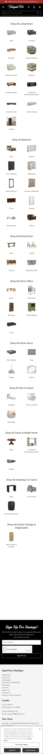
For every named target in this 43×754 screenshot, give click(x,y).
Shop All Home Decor (21, 343)
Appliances (6, 675)
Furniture (6, 677)
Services (5, 688)
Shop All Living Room (21, 23)
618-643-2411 (13, 711)
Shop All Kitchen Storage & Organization (21, 526)
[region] (21, 740)
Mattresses (6, 680)
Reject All (12, 750)
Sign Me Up (21, 656)
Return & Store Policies (11, 695)
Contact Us (6, 693)
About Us (6, 690)
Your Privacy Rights (21, 744)
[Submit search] (38, 13)
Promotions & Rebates (11, 682)
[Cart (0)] (39, 7)
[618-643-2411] (34, 7)
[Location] (28, 7)
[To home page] (16, 7)
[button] (3, 7)
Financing (6, 685)
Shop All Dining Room (21, 236)
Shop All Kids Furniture (21, 388)
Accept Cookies (31, 750)
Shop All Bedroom (21, 139)
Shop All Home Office (21, 281)
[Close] (40, 729)
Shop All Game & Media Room (21, 432)
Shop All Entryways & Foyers (21, 479)
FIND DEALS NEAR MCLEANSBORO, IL (23, 2)
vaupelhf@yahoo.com (16, 714)
